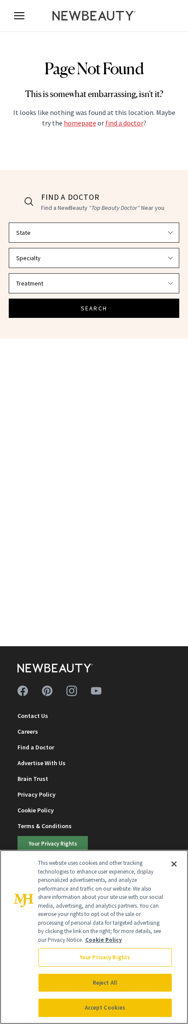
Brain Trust (32, 779)
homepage (80, 122)
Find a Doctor (35, 747)
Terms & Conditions (44, 826)
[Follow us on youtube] (96, 691)
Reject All (105, 982)
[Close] (174, 864)
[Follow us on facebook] (22, 691)
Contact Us (32, 716)
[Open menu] (19, 15)
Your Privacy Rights (53, 843)
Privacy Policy (36, 794)
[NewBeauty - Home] (94, 16)
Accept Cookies (105, 1007)
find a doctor (124, 122)
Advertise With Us (41, 763)
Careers (27, 731)
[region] (94, 937)
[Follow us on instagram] (71, 691)
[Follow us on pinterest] (47, 691)
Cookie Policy (35, 810)
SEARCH (94, 308)
